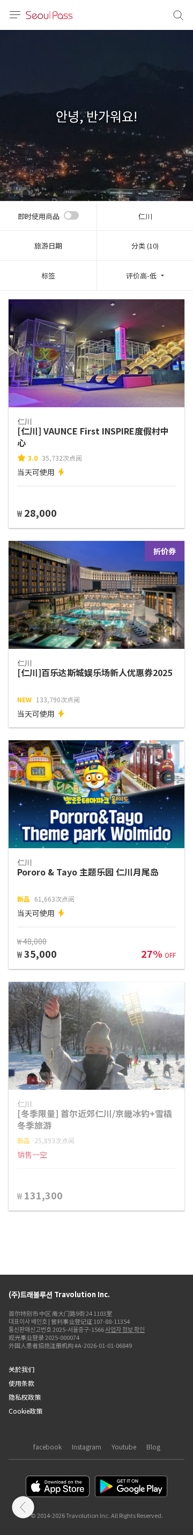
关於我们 (21, 1369)
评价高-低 (141, 275)
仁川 (145, 216)
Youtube (124, 1446)
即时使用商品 (39, 216)
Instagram (86, 1446)
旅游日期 (48, 246)
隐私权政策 (25, 1396)
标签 (48, 275)
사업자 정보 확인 (125, 1329)
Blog (153, 1446)
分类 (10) (145, 246)
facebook (47, 1446)
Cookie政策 (25, 1410)
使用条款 (21, 1382)
